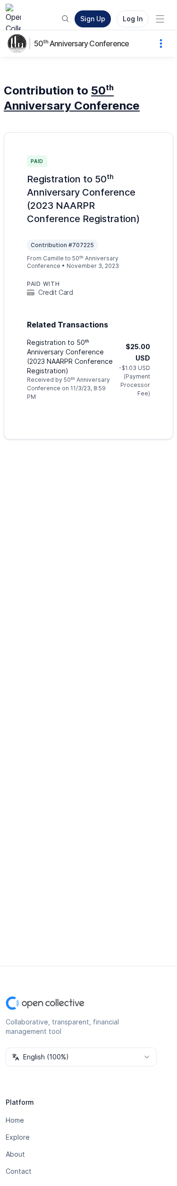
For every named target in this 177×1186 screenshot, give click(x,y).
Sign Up (92, 19)
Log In (133, 19)
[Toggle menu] (160, 19)
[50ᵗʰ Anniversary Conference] (19, 43)
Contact (19, 1171)
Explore (18, 1137)
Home (15, 1120)
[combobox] (81, 1057)
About (15, 1154)
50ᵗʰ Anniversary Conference (81, 43)
